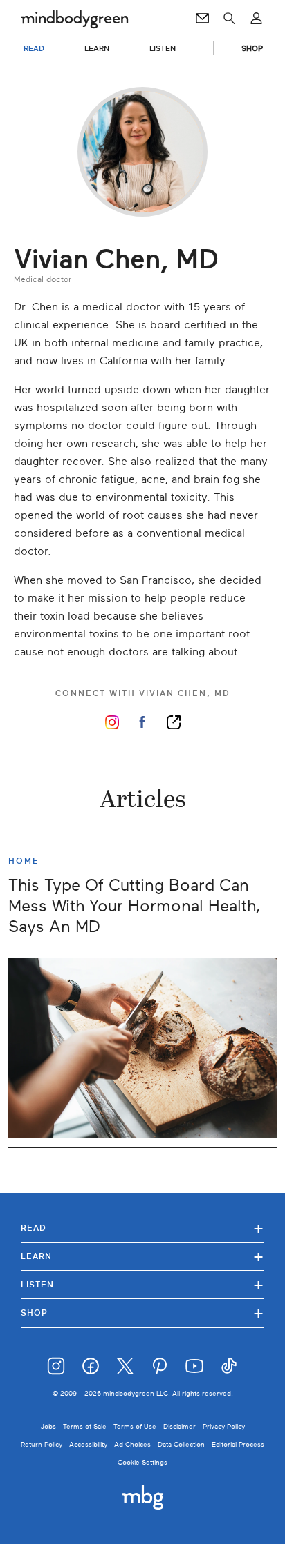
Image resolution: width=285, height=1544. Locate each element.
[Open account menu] (256, 18)
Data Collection (181, 1444)
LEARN (97, 48)
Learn (142, 1256)
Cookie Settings (142, 1462)
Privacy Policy (224, 1426)
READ (34, 48)
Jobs (48, 1426)
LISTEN (162, 48)
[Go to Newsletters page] (202, 18)
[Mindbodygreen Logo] (75, 18)
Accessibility (88, 1444)
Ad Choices (132, 1444)
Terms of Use (134, 1426)
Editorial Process (238, 1444)
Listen (142, 1284)
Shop (142, 1312)
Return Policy (41, 1444)
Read (142, 1227)
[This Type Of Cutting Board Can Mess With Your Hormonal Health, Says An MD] (142, 1048)
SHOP (252, 48)
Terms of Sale (85, 1426)
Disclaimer (179, 1426)
